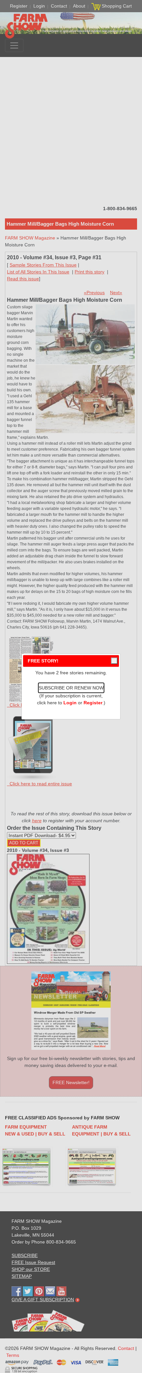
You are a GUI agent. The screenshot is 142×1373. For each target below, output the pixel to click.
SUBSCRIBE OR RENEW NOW (71, 687)
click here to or (69, 702)
